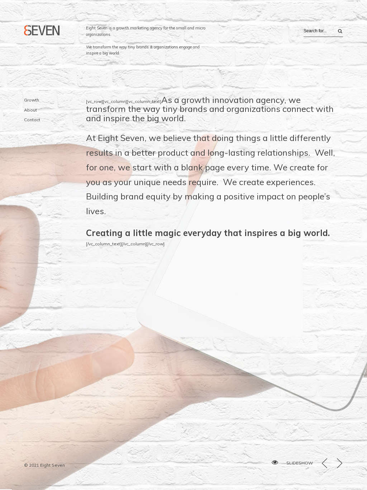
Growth (31, 100)
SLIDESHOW (299, 463)
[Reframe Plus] (42, 30)
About (30, 110)
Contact (32, 119)
